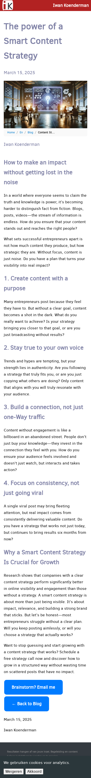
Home (11, 132)
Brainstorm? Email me (33, 687)
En (21, 132)
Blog (30, 132)
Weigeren (13, 771)
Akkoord (34, 771)
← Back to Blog (27, 704)
